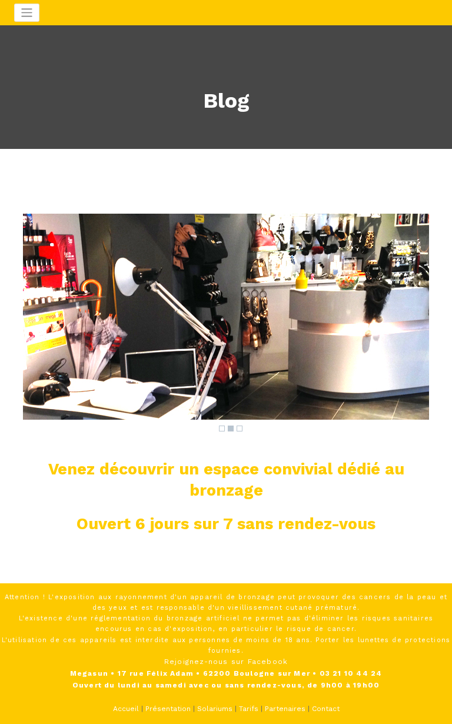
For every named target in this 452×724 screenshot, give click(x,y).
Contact (326, 709)
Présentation (168, 709)
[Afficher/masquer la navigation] (26, 13)
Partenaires (285, 709)
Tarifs (248, 709)
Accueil (126, 709)
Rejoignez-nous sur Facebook (226, 661)
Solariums (214, 709)
